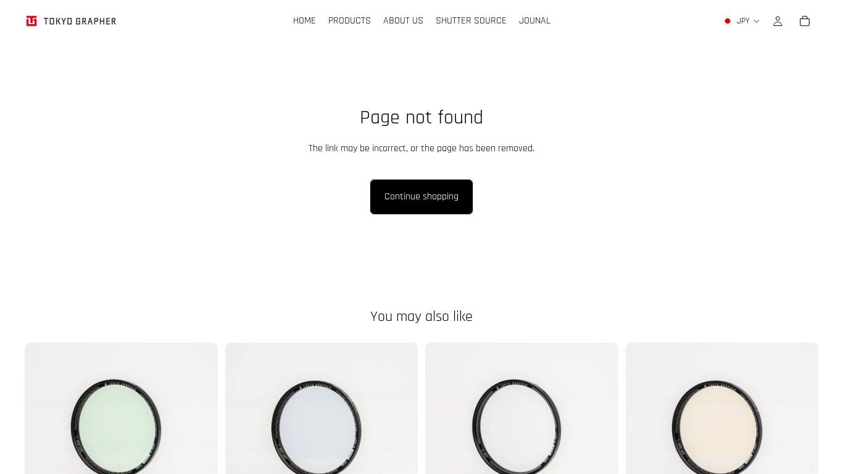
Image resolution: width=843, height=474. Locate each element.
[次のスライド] (799, 438)
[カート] (804, 21)
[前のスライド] (644, 438)
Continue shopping (421, 196)
